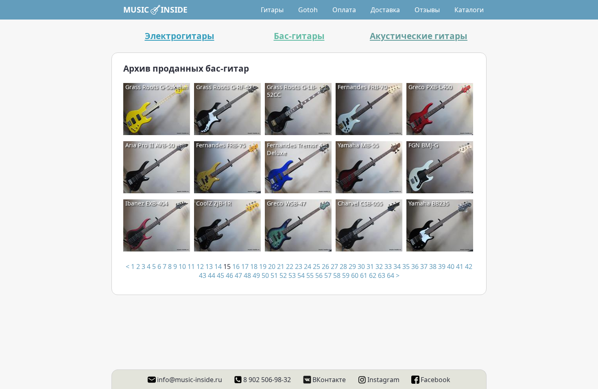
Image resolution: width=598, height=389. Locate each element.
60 (354, 275)
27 (334, 266)
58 (336, 275)
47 (238, 275)
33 (388, 266)
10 (182, 266)
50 (265, 275)
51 (274, 275)
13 (209, 266)
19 (262, 266)
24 (307, 266)
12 (200, 266)
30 (361, 266)
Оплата (344, 9)
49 (256, 275)
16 (236, 266)
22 (289, 266)
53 (292, 275)
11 (191, 266)
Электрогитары (179, 36)
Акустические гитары (418, 36)
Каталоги (469, 9)
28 (343, 266)
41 (459, 266)
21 (280, 266)
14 (218, 266)
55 (310, 275)
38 (432, 266)
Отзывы (427, 9)
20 (271, 266)
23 (298, 266)
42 (468, 266)
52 (283, 275)
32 (379, 266)
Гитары (272, 9)
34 (397, 266)
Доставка (385, 9)
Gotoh (308, 9)
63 (381, 275)
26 (325, 266)
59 (345, 275)
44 (211, 275)
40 (450, 266)
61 (363, 275)
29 (352, 266)
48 (247, 275)
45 (220, 275)
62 (372, 275)
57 (328, 275)
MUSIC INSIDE (155, 9)
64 (390, 275)
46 (229, 275)
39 (441, 266)
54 (301, 275)
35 (406, 266)
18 (254, 266)
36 (415, 266)
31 (370, 266)
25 (316, 266)
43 (202, 275)
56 (319, 275)
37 (424, 266)
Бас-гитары (299, 36)
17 (245, 266)
